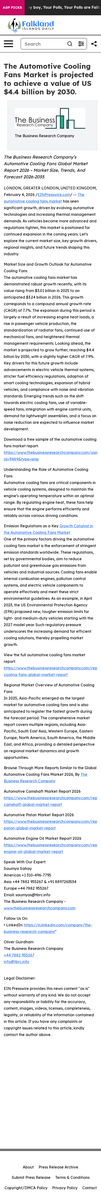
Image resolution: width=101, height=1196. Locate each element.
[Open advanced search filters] (81, 43)
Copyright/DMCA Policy (25, 1187)
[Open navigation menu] (8, 43)
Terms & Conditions (72, 1177)
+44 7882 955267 (19, 955)
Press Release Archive (58, 1167)
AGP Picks (12, 7)
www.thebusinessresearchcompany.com (39, 908)
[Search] (69, 43)
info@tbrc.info (16, 961)
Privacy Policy (65, 1187)
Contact (89, 1187)
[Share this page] (94, 43)
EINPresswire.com (54, 194)
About (28, 1167)
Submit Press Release (31, 1177)
